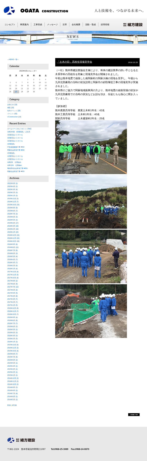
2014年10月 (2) (12, 384)
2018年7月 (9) (12, 250)
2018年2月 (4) (12, 265)
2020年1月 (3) (12, 195)
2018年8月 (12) (12, 247)
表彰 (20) (10, 108)
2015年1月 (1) (12, 375)
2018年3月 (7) (12, 262)
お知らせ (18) (12, 104)
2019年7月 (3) (12, 214)
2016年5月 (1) (12, 329)
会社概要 (76, 24)
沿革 (65, 24)
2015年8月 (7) (12, 354)
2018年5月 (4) (12, 256)
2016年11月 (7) (12, 311)
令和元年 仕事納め (14, 165)
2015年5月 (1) (12, 363)
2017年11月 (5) (12, 275)
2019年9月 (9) (12, 208)
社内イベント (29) (13, 111)
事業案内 (24, 24)
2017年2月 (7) (12, 302)
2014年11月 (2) (12, 381)
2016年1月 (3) (12, 342)
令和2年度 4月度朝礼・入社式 (18, 132)
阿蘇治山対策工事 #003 (15, 171)
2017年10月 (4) (12, 278)
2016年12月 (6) (12, 308)
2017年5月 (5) (12, 293)
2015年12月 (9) (12, 345)
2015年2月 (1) (12, 372)
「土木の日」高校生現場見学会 (74, 61)
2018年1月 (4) (12, 269)
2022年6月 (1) (12, 183)
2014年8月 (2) (12, 390)
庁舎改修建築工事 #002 (15, 147)
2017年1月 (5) (12, 305)
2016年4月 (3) (12, 332)
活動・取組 (90, 24)
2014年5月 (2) (12, 399)
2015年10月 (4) (12, 351)
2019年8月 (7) (12, 211)
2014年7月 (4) (12, 393)
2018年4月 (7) (12, 259)
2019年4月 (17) (12, 223)
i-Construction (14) (14, 117)
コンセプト (9, 24)
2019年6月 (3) (12, 217)
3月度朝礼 (11, 144)
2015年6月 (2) (12, 360)
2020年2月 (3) (12, 192)
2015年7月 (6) (12, 357)
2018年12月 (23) (13, 235)
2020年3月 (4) (12, 189)
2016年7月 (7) (12, 323)
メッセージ (52, 24)
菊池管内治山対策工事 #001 (17, 168)
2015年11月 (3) (12, 348)
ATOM (14, 405)
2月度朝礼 (11, 153)
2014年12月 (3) (12, 378)
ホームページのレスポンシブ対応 (19, 129)
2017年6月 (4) (12, 290)
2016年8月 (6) (12, 320)
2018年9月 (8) (12, 244)
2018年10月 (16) (13, 241)
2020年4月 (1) (12, 186)
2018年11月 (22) (13, 238)
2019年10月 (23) (13, 205)
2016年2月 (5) (12, 339)
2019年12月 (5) (12, 199)
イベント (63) (12, 114)
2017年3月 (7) (12, 299)
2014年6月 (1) (12, 396)
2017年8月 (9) (12, 284)
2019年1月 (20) (12, 232)
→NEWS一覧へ (13, 59)
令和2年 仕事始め (14, 162)
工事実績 (38, 24)
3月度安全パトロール (15, 135)
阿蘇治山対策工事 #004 (15, 150)
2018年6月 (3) (12, 253)
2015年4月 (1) (12, 366)
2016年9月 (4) (12, 317)
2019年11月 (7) (12, 202)
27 (16, 92)
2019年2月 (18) (12, 229)
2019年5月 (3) (12, 220)
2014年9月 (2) (12, 387)
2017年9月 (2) (12, 281)
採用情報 (105, 24)
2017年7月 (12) (12, 287)
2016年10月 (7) (12, 314)
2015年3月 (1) (12, 369)
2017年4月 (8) (12, 296)
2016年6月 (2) (12, 326)
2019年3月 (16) (12, 226)
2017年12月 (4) (12, 272)
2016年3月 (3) (12, 336)
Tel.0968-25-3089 (59, 449)
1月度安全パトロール (15, 156)
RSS (9, 405)
